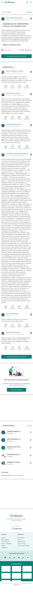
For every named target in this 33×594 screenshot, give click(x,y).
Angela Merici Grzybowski (14, 447)
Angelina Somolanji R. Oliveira (14, 462)
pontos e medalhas (18, 475)
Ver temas (29, 12)
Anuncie (19, 539)
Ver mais (29, 425)
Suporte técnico (21, 541)
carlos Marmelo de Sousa (14, 18)
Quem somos (21, 537)
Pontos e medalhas (6, 543)
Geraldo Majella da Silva (13, 124)
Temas (3, 537)
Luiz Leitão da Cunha (13, 332)
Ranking (3, 545)
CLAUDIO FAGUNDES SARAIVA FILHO (17, 153)
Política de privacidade (23, 545)
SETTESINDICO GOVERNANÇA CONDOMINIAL (14, 439)
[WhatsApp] (20, 50)
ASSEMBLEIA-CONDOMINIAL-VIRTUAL (12, 45)
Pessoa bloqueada (12, 313)
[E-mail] (31, 50)
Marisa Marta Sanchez (13, 93)
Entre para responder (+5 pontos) (16, 56)
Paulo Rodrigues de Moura (14, 71)
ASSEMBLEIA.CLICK (14, 454)
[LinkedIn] (28, 50)
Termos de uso (21, 543)
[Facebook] (23, 50)
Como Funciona (5, 541)
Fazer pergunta (5, 539)
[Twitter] (26, 50)
